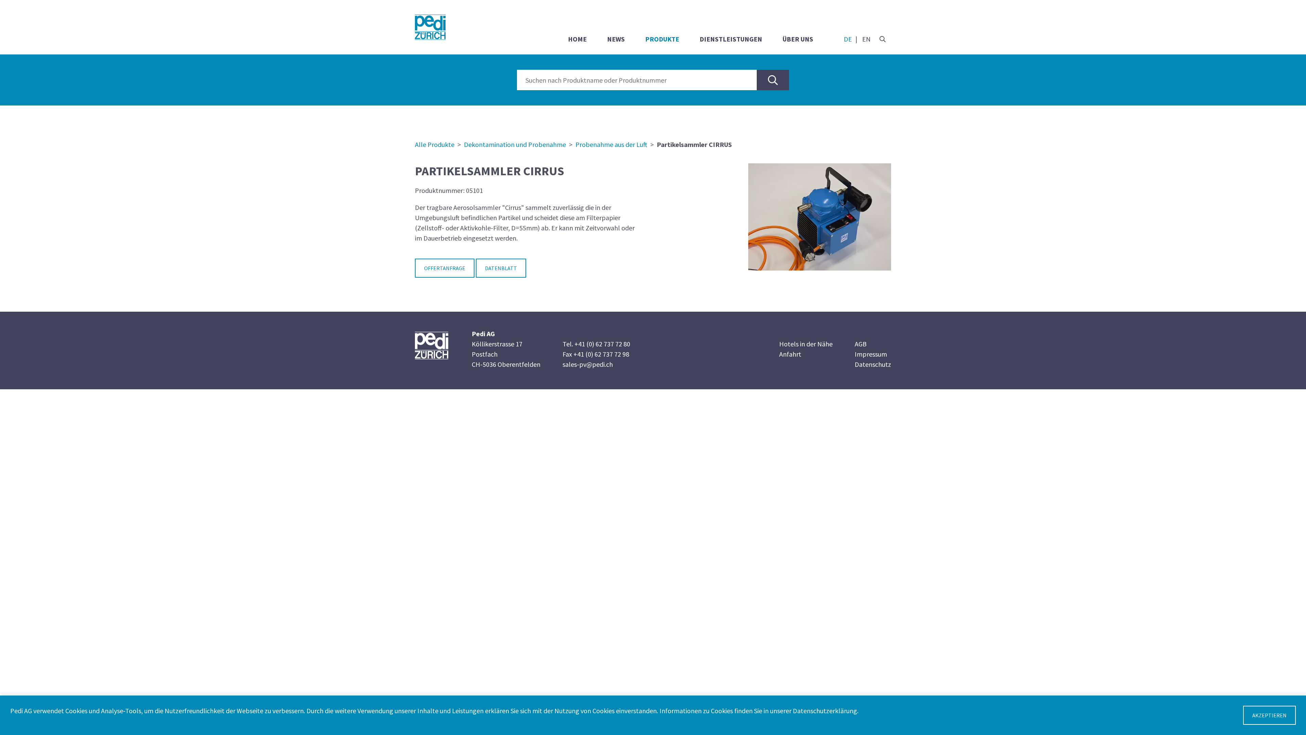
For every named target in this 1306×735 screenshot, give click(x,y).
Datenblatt (501, 268)
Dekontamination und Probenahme (515, 144)
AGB (861, 344)
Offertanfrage (444, 268)
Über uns (798, 39)
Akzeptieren (1269, 715)
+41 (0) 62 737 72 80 (602, 344)
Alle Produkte (434, 144)
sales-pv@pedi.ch (588, 364)
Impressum (871, 354)
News (616, 39)
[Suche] (882, 39)
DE (848, 39)
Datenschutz (873, 364)
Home (577, 39)
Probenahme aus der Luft (611, 144)
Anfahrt (790, 354)
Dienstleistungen (731, 39)
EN (866, 39)
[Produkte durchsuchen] (773, 80)
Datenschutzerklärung (825, 710)
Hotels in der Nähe (806, 344)
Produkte (662, 39)
